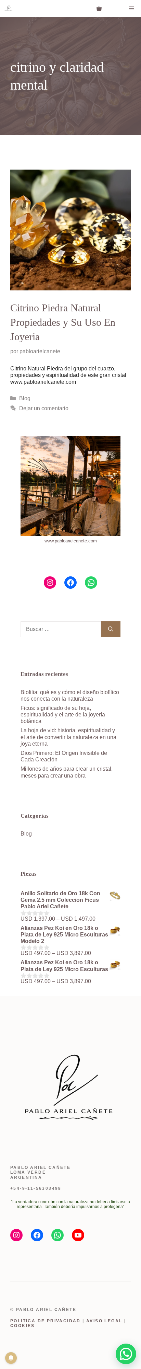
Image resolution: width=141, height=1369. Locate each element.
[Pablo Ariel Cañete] (8, 8)
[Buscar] (110, 629)
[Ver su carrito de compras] (99, 8)
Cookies (22, 1325)
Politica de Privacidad (45, 1321)
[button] (126, 1354)
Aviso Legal (104, 1321)
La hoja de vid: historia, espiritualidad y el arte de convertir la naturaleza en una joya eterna (68, 736)
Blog (24, 398)
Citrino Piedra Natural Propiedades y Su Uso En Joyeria (62, 322)
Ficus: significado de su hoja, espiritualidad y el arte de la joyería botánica (63, 714)
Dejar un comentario (43, 408)
